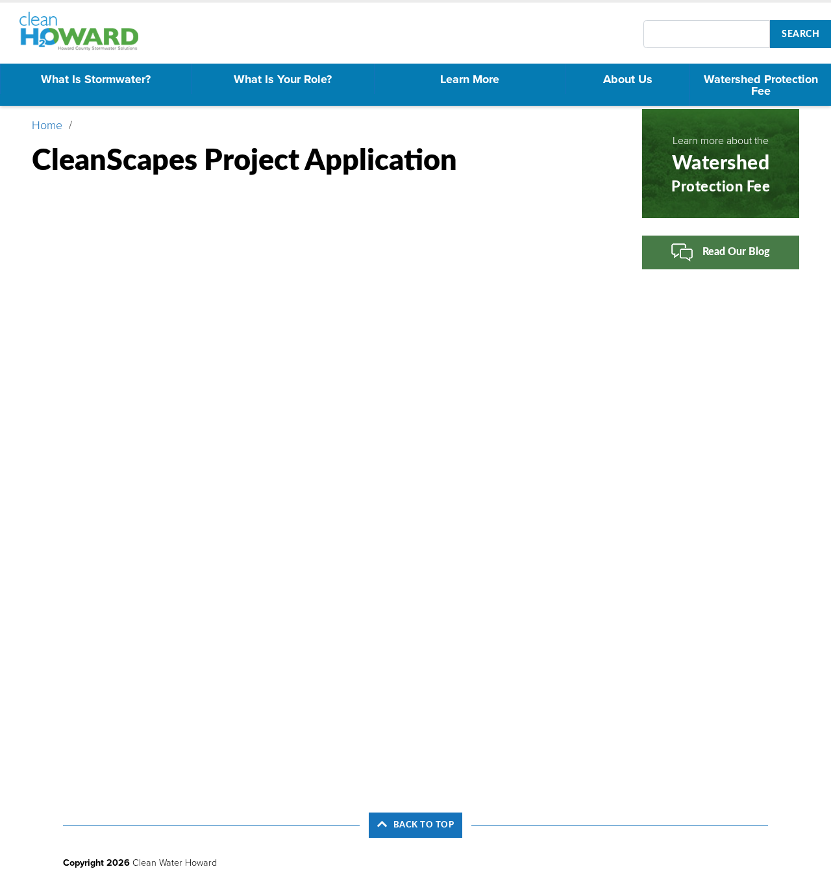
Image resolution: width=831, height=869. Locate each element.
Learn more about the (720, 164)
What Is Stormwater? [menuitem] (96, 79)
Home (47, 125)
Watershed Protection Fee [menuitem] (761, 85)
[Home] (84, 31)
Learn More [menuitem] (469, 79)
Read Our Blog (736, 252)
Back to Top (423, 825)
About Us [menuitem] (627, 79)
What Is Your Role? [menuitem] (283, 79)
